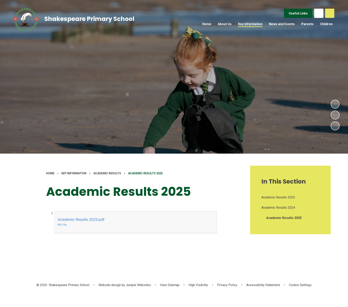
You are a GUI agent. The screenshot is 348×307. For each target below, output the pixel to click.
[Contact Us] (318, 13)
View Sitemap (169, 285)
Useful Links (298, 13)
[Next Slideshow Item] (335, 104)
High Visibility (198, 285)
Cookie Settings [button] (300, 285)
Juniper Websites (138, 285)
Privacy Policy (227, 285)
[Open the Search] (329, 13)
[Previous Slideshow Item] (335, 115)
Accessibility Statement (263, 285)
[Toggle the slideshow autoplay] (335, 125)
